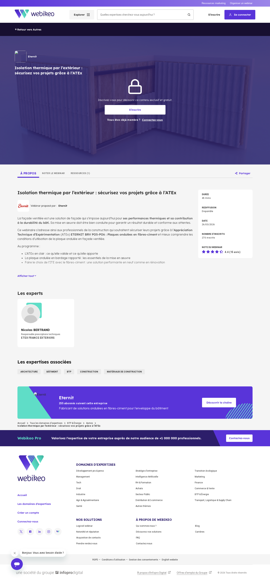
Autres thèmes (143, 506)
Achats (139, 488)
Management (83, 476)
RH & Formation (143, 482)
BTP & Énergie (74, 423)
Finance (199, 482)
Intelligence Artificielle (147, 476)
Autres (89, 423)
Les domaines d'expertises (34, 504)
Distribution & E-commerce (149, 500)
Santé (79, 506)
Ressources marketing (214, 3)
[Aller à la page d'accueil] (38, 15)
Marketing (200, 476)
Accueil (21, 423)
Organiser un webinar (241, 3)
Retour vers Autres (29, 29)
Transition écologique (206, 471)
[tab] (28, 173)
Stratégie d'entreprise (146, 471)
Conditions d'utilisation (113, 559)
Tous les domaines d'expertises (46, 423)
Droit (78, 488)
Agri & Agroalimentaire (87, 500)
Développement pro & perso (90, 471)
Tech (78, 482)
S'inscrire (214, 14)
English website (170, 559)
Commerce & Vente (205, 488)
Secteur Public (143, 494)
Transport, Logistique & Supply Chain (213, 500)
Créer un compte (28, 512)
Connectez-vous (27, 521)
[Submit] (189, 15)
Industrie (80, 494)
